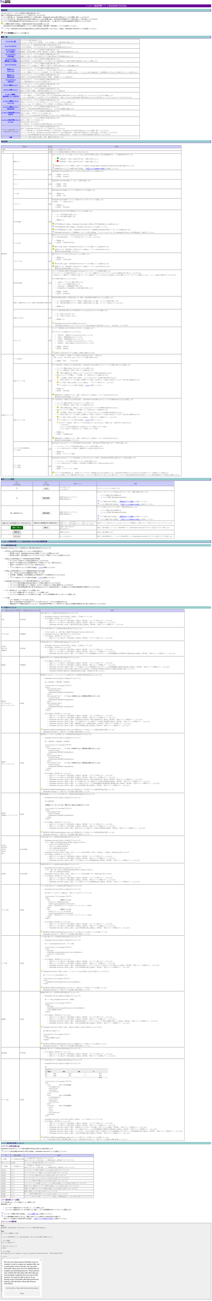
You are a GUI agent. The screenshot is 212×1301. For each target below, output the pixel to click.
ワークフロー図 (11, 41)
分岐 (10, 137)
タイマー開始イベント (11, 85)
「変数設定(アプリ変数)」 (126, 501)
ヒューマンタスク (10, 46)
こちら (87, 385)
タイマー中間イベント (11, 90)
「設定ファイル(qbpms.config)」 (95, 168)
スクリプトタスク (10, 64)
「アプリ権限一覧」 (32, 1214)
